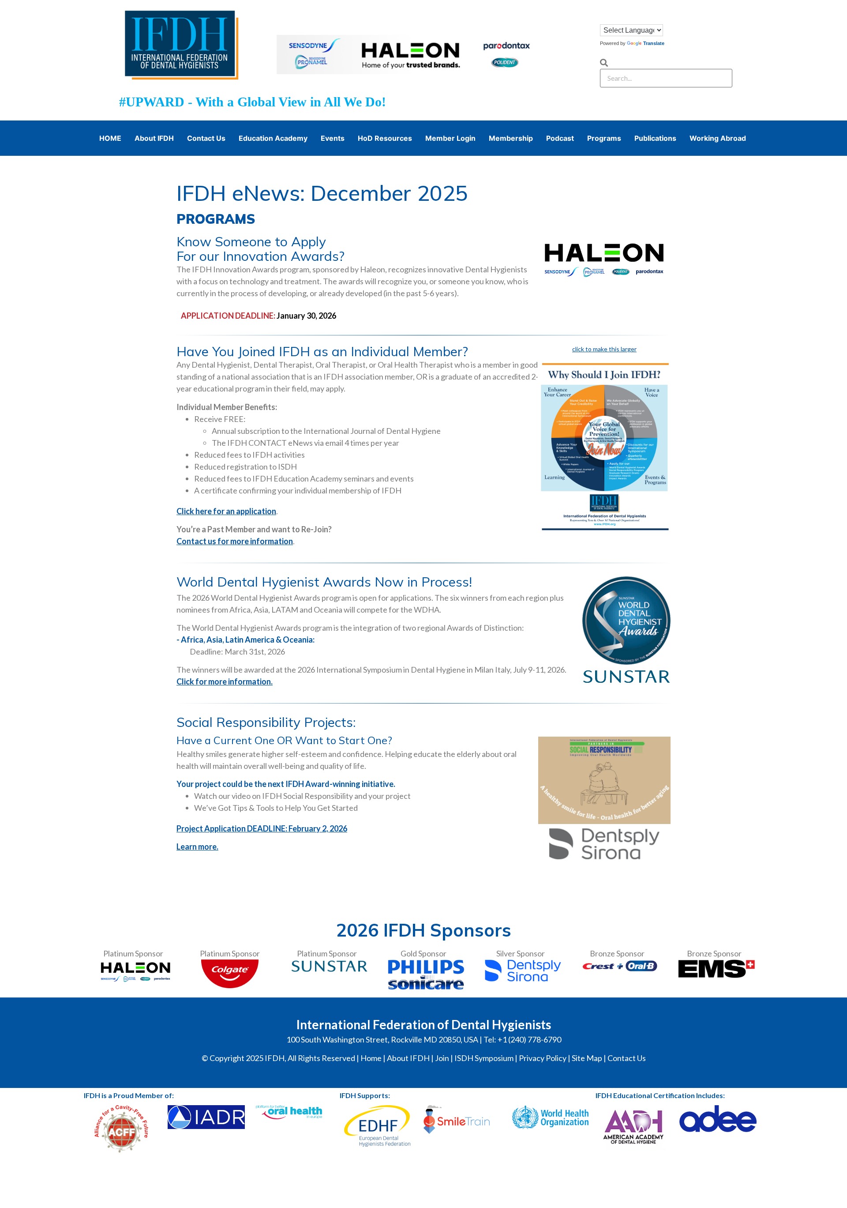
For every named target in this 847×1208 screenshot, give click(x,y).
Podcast (560, 138)
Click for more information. (224, 681)
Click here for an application (226, 511)
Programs (604, 138)
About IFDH (154, 138)
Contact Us (206, 138)
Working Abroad (718, 138)
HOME (110, 138)
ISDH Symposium (483, 1058)
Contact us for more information (234, 541)
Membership (511, 138)
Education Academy (273, 138)
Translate (653, 43)
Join (442, 1058)
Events (333, 138)
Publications (655, 138)
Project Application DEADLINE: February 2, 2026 (261, 828)
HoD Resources (385, 138)
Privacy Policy (542, 1058)
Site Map (587, 1058)
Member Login (450, 138)
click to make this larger (604, 349)
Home (371, 1058)
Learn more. (197, 846)
